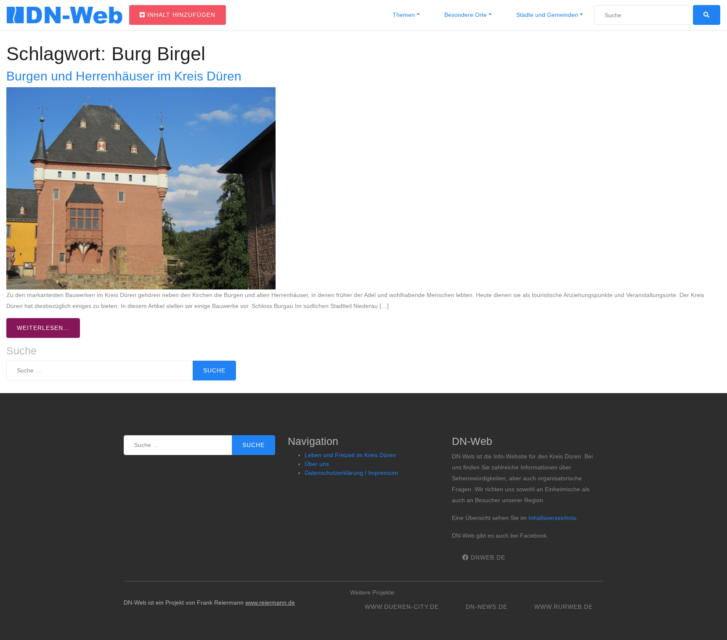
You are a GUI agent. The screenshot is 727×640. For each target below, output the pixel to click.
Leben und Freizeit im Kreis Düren (350, 455)
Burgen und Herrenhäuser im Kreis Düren (123, 76)
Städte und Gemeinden (546, 14)
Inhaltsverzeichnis (552, 517)
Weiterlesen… (43, 327)
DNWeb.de (487, 557)
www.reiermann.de (270, 602)
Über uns (317, 464)
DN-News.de (486, 606)
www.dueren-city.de (402, 606)
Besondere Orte (465, 14)
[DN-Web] (64, 15)
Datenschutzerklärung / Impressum (351, 472)
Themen (403, 14)
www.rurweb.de (563, 606)
